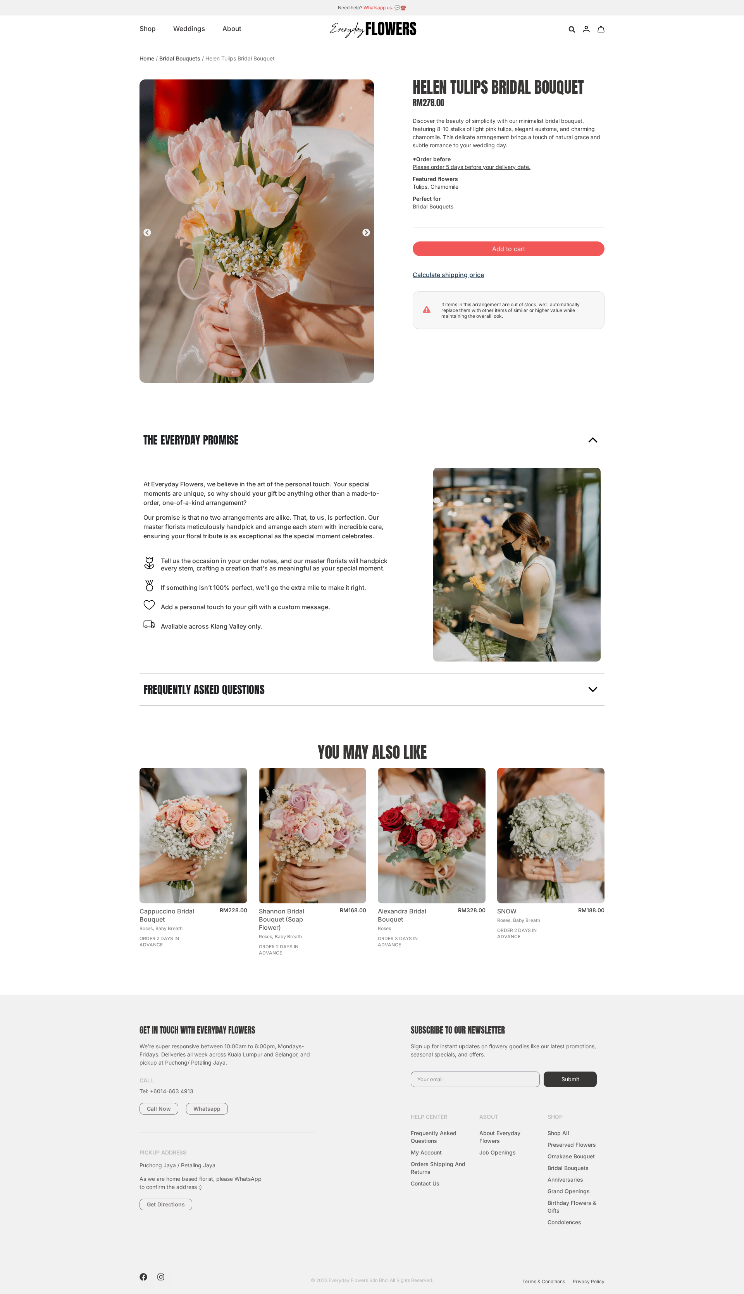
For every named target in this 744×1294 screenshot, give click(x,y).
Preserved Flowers (572, 1144)
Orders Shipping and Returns (438, 1168)
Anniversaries (565, 1179)
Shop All (558, 1133)
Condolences (564, 1222)
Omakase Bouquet (571, 1156)
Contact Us (425, 1183)
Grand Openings (569, 1191)
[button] (571, 29)
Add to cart (508, 249)
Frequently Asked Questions (433, 1137)
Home (147, 58)
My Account (426, 1152)
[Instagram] (164, 1281)
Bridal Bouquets (179, 58)
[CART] (601, 29)
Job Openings (497, 1152)
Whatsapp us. (378, 7)
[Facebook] (147, 1281)
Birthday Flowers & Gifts (572, 1206)
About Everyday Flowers (499, 1137)
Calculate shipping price (448, 275)
